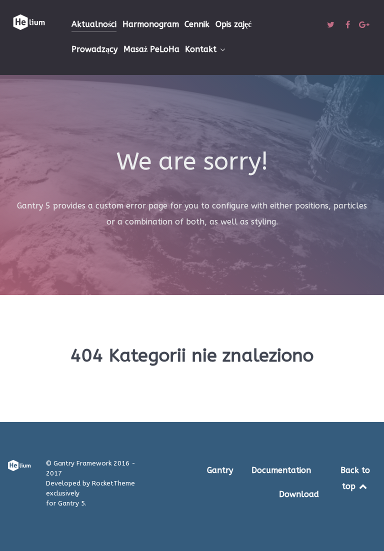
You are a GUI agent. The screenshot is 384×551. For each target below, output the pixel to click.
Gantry (220, 470)
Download (299, 494)
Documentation (281, 470)
